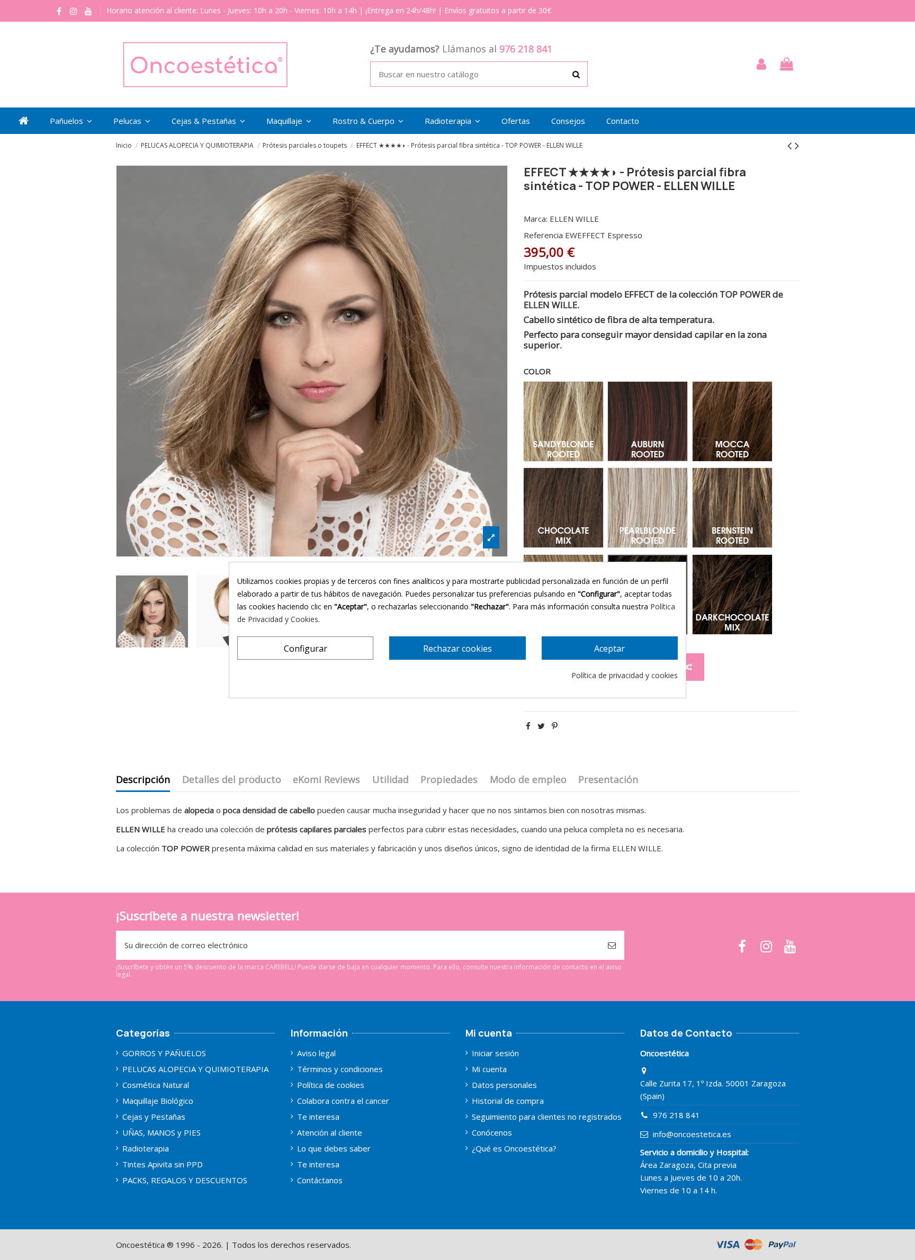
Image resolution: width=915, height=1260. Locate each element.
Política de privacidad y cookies (624, 675)
